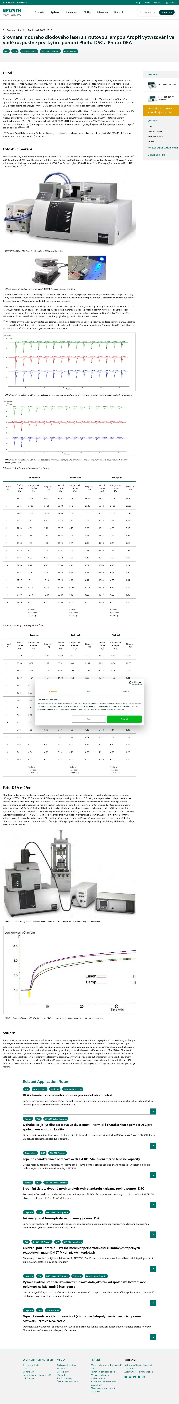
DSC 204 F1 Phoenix (50, 51)
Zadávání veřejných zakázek (138, 1371)
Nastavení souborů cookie (104, 1371)
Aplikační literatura (66, 1365)
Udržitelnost (29, 1378)
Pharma (27, 1118)
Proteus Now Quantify (96, 1276)
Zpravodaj (129, 1368)
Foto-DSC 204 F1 (29, 51)
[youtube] (125, 1376)
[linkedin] (134, 1376)
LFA (57, 1241)
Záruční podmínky (100, 1374)
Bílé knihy (62, 1374)
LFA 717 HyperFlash (73, 1241)
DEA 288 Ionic (70, 51)
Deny (89, 719)
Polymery (28, 1212)
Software (77, 1276)
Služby (87, 12)
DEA (15, 51)
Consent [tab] (53, 691)
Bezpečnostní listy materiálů (37, 1374)
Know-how (71, 12)
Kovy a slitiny (30, 1153)
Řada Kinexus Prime (73, 1089)
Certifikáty (28, 1371)
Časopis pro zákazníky (68, 1381)
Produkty (39, 12)
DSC (6, 51)
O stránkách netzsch (38, 1359)
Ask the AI (168, 12)
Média (61, 1359)
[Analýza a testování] (12, 12)
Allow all (124, 719)
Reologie (55, 1089)
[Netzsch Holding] (4, 2)
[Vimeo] (130, 1376)
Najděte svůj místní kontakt (138, 1365)
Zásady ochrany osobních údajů (106, 1365)
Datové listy (63, 1371)
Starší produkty (64, 1378)
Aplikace (55, 12)
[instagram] (143, 1376)
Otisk (93, 1368)
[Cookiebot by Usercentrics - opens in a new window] (131, 683)
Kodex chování (98, 1378)
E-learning (102, 12)
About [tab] (126, 691)
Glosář (26, 1368)
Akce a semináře (31, 1365)
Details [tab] (90, 691)
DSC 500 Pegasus (57, 1153)
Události (118, 12)
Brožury (61, 1368)
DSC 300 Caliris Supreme (56, 1118)
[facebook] (139, 1376)
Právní (95, 1359)
